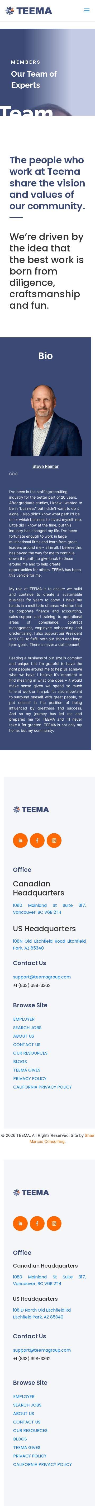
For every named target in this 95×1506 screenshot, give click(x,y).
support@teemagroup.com (42, 977)
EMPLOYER (24, 1019)
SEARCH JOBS (27, 1028)
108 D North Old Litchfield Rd (42, 1310)
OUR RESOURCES (30, 1053)
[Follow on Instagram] (54, 840)
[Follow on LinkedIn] (20, 840)
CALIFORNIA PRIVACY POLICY (42, 1087)
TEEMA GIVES (26, 1070)
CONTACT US (26, 1045)
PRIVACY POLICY (29, 1079)
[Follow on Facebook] (37, 840)
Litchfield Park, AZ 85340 (38, 1317)
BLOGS (20, 1062)
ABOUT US (23, 1036)
